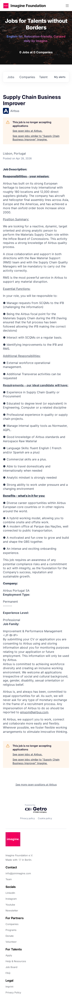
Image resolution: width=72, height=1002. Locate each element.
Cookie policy (45, 818)
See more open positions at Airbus (36, 784)
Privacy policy (27, 818)
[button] (6, 5)
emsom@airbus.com (34, 712)
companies (27, 77)
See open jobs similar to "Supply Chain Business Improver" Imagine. (36, 137)
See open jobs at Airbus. (27, 130)
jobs (10, 77)
